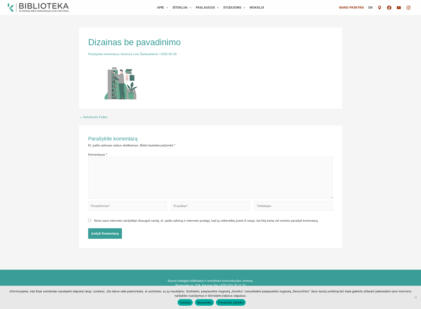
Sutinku (185, 302)
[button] (166, 7)
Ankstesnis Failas (93, 117)
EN (370, 7)
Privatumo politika (230, 302)
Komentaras (97, 154)
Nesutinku (204, 302)
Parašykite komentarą (103, 54)
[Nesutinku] (415, 297)
